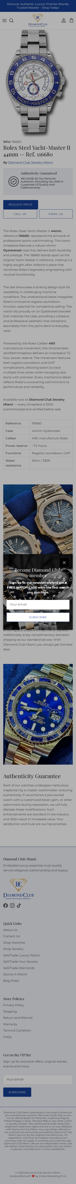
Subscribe (38, 617)
